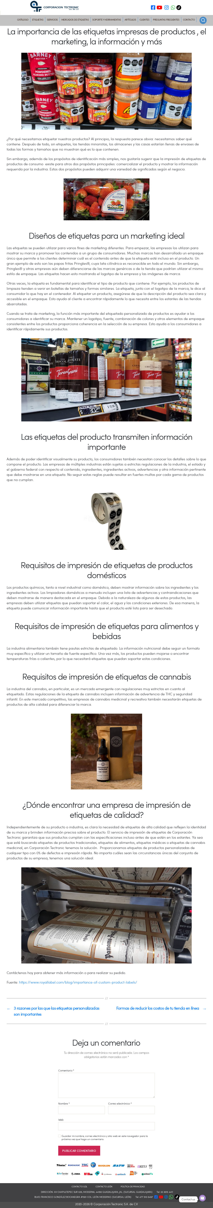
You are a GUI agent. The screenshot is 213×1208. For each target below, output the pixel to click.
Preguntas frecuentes (166, 19)
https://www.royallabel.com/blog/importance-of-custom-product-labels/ (78, 982)
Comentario (66, 1070)
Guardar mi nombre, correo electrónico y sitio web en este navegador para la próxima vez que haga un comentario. (105, 1137)
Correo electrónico (120, 1103)
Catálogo (22, 19)
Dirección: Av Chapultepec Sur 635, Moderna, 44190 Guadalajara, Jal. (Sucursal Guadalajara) (97, 1191)
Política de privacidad (133, 1186)
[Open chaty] (202, 1198)
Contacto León (104, 1186)
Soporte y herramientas (106, 19)
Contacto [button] (189, 19)
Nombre (64, 1103)
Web (61, 1119)
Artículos (130, 19)
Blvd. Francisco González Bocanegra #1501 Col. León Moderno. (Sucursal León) (82, 1196)
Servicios (52, 19)
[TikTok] (179, 7)
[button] (173, 8)
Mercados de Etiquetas (75, 19)
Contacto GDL (79, 1186)
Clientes (144, 19)
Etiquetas (37, 19)
